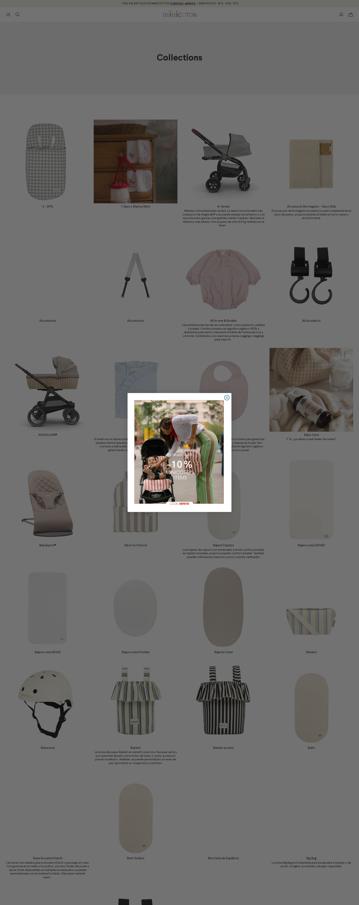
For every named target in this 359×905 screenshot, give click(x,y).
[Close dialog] (226, 397)
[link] (179, 452)
